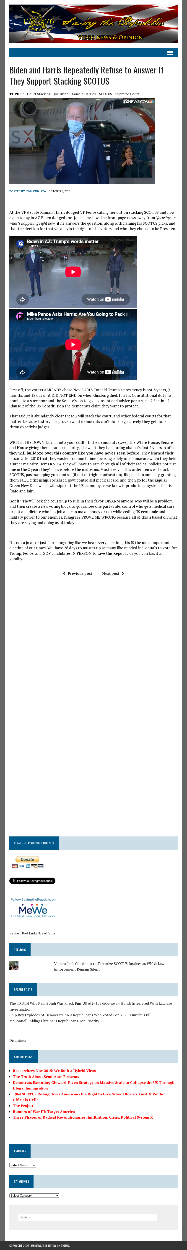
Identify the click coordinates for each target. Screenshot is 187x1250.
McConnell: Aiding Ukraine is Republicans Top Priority (54, 1020)
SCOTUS (105, 94)
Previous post (80, 573)
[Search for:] (87, 1217)
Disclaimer (18, 1040)
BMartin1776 (36, 191)
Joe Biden (61, 94)
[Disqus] (93, 648)
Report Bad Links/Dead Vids (32, 933)
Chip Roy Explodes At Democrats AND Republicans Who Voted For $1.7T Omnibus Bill (80, 1014)
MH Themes (63, 1245)
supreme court (127, 94)
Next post (110, 573)
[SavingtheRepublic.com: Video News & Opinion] (93, 24)
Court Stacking (38, 94)
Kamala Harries (84, 94)
